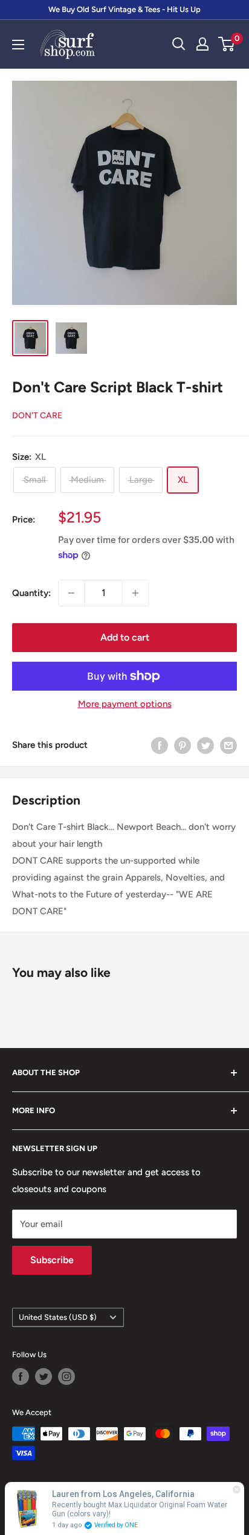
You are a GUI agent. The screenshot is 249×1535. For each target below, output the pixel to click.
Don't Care (37, 415)
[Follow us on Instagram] (66, 1376)
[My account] (202, 44)
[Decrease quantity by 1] (71, 593)
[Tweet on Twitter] (205, 745)
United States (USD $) (58, 1317)
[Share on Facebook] (159, 745)
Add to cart (124, 637)
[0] (226, 44)
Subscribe (52, 1260)
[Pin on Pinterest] (182, 745)
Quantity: (31, 593)
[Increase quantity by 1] (135, 593)
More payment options (125, 703)
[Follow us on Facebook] (20, 1376)
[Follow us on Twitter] (43, 1376)
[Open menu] (18, 44)
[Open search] (179, 44)
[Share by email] (228, 745)
